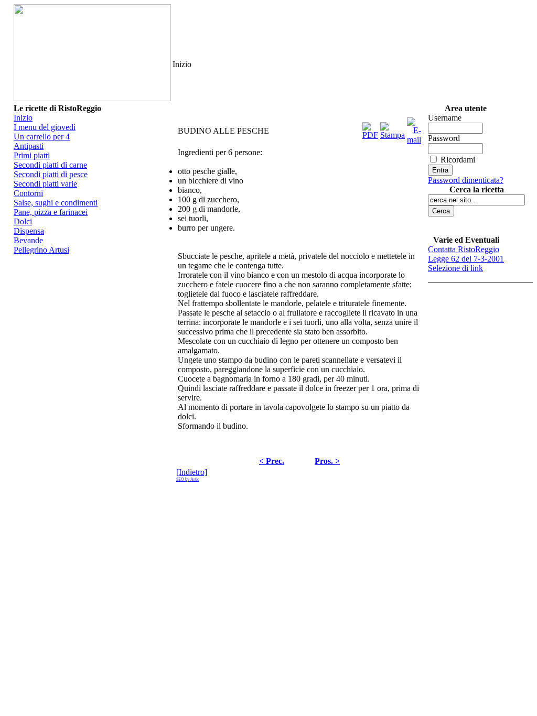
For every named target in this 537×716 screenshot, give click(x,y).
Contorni (28, 193)
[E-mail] (414, 128)
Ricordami (458, 159)
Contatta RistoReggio (463, 249)
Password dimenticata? (465, 180)
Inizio (23, 117)
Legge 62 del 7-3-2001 (466, 258)
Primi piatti (32, 155)
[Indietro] (191, 472)
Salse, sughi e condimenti (56, 202)
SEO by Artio (187, 479)
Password (444, 138)
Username (444, 117)
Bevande (28, 240)
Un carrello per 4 (42, 136)
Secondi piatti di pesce (51, 174)
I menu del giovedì (45, 127)
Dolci (23, 221)
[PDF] (370, 128)
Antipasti (29, 146)
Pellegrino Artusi (41, 249)
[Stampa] (392, 128)
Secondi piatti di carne (50, 164)
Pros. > (327, 461)
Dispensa (29, 230)
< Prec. (271, 461)
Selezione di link (455, 268)
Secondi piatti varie (45, 183)
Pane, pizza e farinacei (51, 212)
